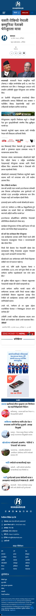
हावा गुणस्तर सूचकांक (6, 585)
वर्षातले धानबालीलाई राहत (18, 463)
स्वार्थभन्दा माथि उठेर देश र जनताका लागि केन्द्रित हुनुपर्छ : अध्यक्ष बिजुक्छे (18, 425)
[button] (31, 608)
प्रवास (2, 569)
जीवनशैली (4, 563)
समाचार (3, 554)
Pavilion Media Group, (11, 601)
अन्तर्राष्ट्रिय (3, 557)
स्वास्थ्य (15, 560)
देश (26, 551)
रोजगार (15, 569)
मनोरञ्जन (15, 563)
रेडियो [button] (16, 12)
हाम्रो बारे (6, 541)
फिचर (2, 566)
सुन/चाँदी (3, 582)
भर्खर (18, 400)
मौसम (2, 588)
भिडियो (27, 566)
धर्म (14, 551)
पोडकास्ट (27, 569)
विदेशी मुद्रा (4, 579)
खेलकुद (27, 554)
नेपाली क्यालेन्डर (5, 594)
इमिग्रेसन (15, 566)
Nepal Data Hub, (20, 605)
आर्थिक (3, 560)
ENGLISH (25, 12)
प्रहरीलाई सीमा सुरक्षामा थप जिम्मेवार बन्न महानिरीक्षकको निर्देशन (18, 405)
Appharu (12, 610)
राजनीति (27, 560)
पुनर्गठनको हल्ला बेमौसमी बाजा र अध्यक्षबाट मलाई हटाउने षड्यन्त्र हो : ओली (18, 479)
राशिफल (27, 563)
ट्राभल (14, 554)
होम (2, 551)
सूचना (26, 557)
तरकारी (3, 591)
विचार (14, 557)
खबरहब (12, 36)
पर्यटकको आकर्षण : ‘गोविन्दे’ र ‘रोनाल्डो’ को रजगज (18, 444)
